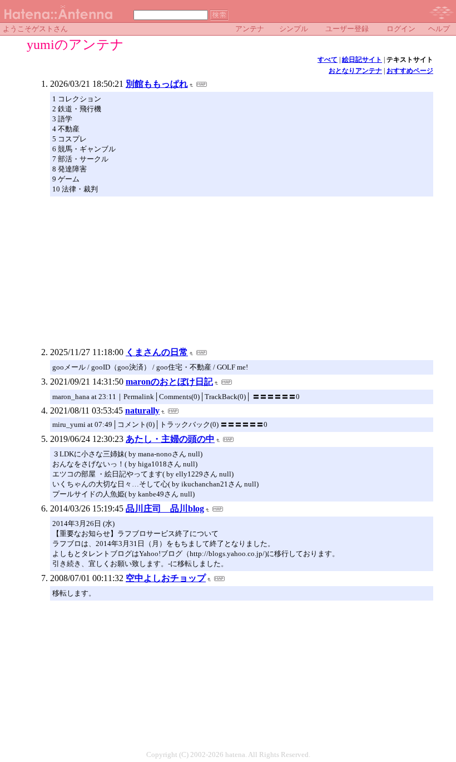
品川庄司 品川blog (165, 508)
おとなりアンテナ (355, 71)
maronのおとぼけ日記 (169, 381)
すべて (328, 59)
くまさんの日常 (157, 352)
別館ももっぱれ (157, 84)
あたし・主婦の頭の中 (170, 439)
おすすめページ (409, 71)
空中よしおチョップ (166, 578)
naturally (142, 410)
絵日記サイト (362, 59)
